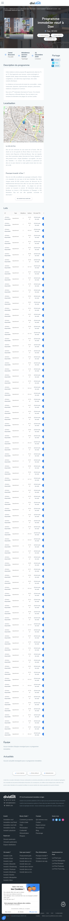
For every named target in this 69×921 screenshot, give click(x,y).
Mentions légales (40, 913)
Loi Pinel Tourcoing (58, 869)
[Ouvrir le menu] (2, 2)
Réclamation (24, 828)
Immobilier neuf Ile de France (13, 828)
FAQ (21, 825)
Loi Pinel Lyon (56, 858)
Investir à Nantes (9, 875)
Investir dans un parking (27, 869)
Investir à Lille (8, 856)
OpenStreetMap (33, 141)
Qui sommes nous (41, 819)
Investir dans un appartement (29, 858)
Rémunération (24, 833)
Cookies (38, 916)
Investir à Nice (8, 880)
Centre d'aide (24, 822)
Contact (38, 822)
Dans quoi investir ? (25, 852)
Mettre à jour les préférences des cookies (52, 916)
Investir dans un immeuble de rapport (31, 872)
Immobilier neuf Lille (10, 825)
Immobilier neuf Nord (10, 822)
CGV (52, 913)
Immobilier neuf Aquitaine (28, 8)
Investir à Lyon (8, 861)
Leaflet (13, 141)
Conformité (23, 830)
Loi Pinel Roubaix (57, 863)
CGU (47, 913)
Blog (37, 830)
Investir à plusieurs (9, 830)
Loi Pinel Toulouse (58, 866)
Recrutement (40, 828)
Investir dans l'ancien (26, 866)
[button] (24, 122)
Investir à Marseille (9, 864)
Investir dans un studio (27, 861)
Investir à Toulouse (9, 869)
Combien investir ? (42, 858)
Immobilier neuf (14, 8)
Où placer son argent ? (43, 861)
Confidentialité (59, 913)
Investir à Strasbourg (10, 866)
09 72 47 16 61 (10, 800)
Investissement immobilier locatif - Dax (49, 8)
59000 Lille (9, 805)
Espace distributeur (10, 844)
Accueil (6, 8)
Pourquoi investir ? (42, 856)
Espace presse (40, 825)
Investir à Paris (8, 858)
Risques (22, 836)
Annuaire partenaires (10, 842)
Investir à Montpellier (10, 877)
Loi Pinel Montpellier (58, 861)
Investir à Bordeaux (10, 872)
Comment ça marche (26, 819)
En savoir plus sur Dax (24, 198)
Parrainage (39, 833)
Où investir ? (7, 852)
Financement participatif (27, 856)
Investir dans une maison (28, 864)
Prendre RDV (51, 38)
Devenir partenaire (9, 839)
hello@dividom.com (11, 803)
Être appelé (58, 35)
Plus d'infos (44, 35)
